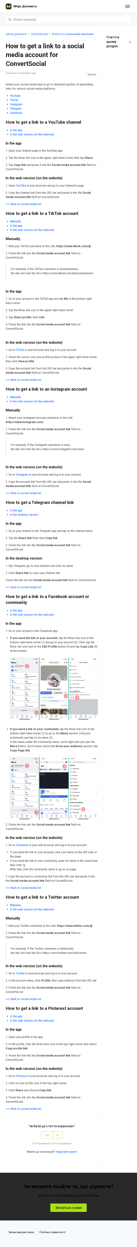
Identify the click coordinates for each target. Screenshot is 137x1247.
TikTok (14, 100)
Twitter (20, 973)
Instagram (16, 104)
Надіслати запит (66, 1151)
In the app (16, 130)
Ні (57, 1135)
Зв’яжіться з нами (68, 1208)
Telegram (16, 108)
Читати (91, 74)
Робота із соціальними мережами (72, 34)
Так (47, 1135)
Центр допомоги (16, 34)
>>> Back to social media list (23, 204)
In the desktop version (24, 514)
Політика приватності (52, 1232)
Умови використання (21, 1232)
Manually (15, 221)
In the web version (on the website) (32, 134)
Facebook (16, 113)
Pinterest (21, 1076)
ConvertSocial (39, 34)
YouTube (15, 95)
